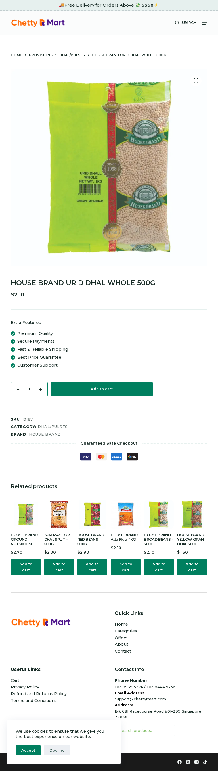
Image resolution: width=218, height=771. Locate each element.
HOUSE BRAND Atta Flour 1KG (124, 537)
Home (121, 624)
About (121, 644)
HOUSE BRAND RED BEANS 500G (90, 539)
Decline (57, 750)
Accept (28, 750)
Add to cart (102, 389)
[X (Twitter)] (188, 762)
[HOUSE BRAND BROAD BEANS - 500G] (159, 514)
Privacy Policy (25, 686)
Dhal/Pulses (53, 426)
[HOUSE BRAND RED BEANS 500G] (92, 514)
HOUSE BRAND (45, 434)
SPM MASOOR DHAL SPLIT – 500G (57, 539)
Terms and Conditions (34, 700)
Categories (126, 631)
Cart (15, 680)
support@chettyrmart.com (140, 699)
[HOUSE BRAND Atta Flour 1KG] (126, 514)
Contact (123, 651)
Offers (121, 637)
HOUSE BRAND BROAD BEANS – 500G (158, 539)
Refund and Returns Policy (39, 693)
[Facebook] (179, 762)
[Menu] (204, 22)
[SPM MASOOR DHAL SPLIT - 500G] (59, 514)
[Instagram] (196, 762)
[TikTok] (205, 762)
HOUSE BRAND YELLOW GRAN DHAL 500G (190, 539)
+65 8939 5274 (129, 686)
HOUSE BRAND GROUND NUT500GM (24, 539)
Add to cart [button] (25, 567)
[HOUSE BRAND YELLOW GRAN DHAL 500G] (192, 514)
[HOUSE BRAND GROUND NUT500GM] (26, 514)
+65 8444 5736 (161, 686)
